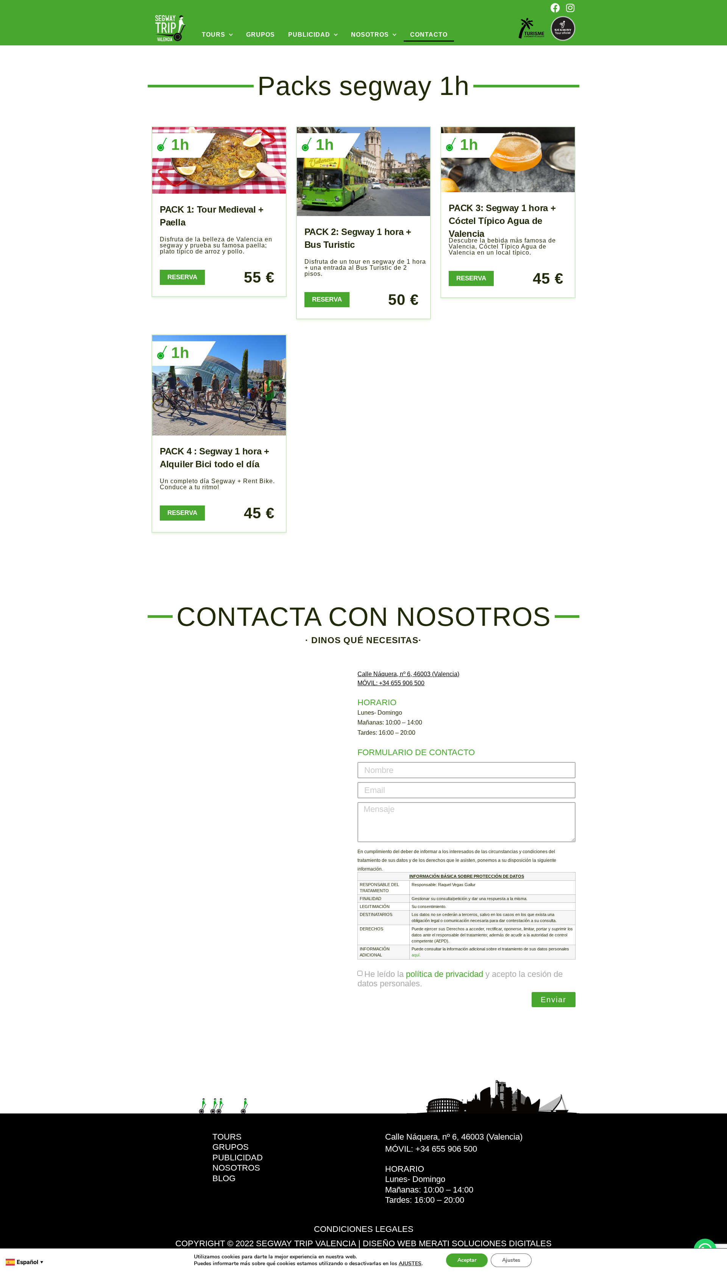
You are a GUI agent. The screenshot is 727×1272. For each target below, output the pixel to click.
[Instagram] (570, 7)
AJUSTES (410, 1263)
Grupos (260, 34)
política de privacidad (444, 974)
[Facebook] (555, 7)
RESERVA (182, 277)
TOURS (213, 34)
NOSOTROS (370, 34)
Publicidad (309, 34)
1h (180, 144)
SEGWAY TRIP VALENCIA (306, 1243)
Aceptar (466, 1260)
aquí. (416, 955)
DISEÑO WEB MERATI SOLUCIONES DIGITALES (457, 1243)
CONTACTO (429, 34)
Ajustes (511, 1260)
